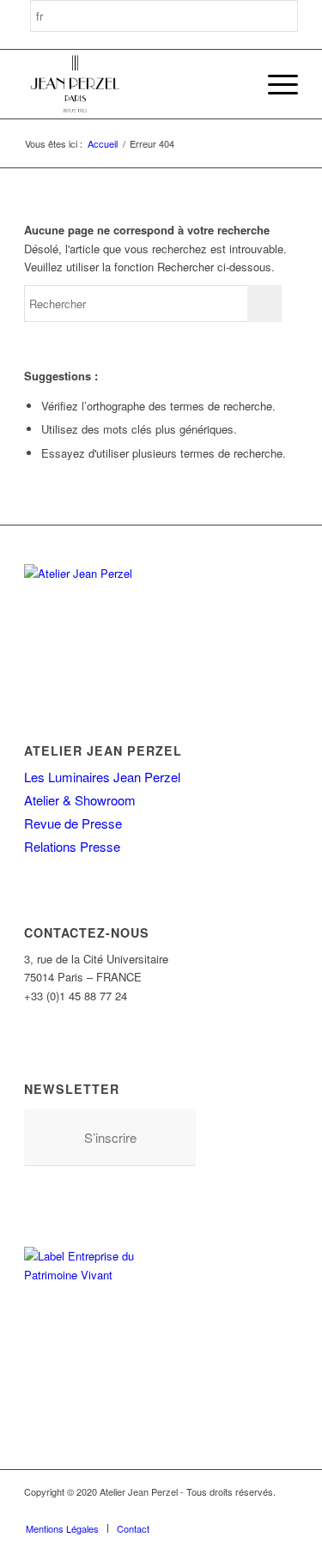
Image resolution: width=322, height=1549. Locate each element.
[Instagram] (182, 1510)
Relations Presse (72, 846)
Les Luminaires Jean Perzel (102, 777)
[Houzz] (233, 1510)
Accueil (103, 143)
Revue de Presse (73, 823)
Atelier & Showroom (80, 800)
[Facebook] (156, 1510)
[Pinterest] (208, 1510)
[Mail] (285, 1510)
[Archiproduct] (259, 1510)
